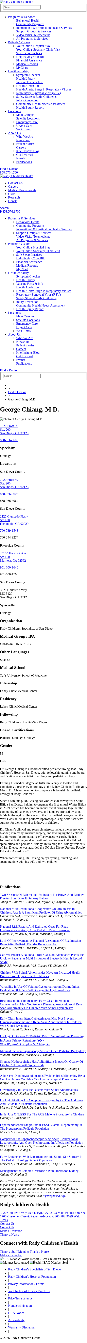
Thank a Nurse (9, 1234)
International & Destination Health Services (44, 27)
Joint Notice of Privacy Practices (29, 1291)
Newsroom (23, 140)
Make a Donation (11, 1231)
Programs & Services (21, 17)
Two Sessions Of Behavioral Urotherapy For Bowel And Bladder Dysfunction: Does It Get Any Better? (42, 896)
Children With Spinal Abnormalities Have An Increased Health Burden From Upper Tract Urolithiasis (40, 974)
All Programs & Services (32, 38)
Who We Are (24, 136)
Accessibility (16, 1320)
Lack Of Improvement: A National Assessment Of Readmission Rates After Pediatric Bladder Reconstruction (40, 942)
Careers (21, 147)
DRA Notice (16, 1313)
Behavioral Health (27, 20)
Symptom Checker (28, 75)
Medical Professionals (22, 190)
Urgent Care (24, 125)
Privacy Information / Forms (26, 1284)
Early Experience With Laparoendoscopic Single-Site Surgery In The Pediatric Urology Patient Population (41, 1158)
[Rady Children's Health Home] (16, 1)
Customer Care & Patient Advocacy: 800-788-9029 (40, 1216)
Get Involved (24, 154)
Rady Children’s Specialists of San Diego (34, 1269)
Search (4, 208)
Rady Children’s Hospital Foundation (32, 1276)
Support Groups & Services (33, 31)
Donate (12, 201)
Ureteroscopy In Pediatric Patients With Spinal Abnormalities (39, 1089)
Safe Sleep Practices (29, 53)
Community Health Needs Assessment (40, 104)
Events (20, 158)
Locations (14, 111)
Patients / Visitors (19, 42)
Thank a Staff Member (14, 1251)
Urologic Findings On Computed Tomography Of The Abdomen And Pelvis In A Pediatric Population (41, 1102)
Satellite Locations (28, 118)
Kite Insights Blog (27, 151)
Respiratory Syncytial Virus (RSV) (38, 93)
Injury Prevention (27, 100)
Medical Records (27, 64)
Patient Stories (25, 144)
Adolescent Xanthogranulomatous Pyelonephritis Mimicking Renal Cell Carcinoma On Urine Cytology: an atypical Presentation (43, 1077)
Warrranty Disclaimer (21, 1327)
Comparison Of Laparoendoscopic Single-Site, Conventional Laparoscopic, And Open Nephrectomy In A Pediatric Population (41, 1140)
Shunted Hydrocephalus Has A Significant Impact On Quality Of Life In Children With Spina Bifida (41, 1063)
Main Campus (25, 114)
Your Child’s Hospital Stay (33, 46)
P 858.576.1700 (10, 211)
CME (11, 193)
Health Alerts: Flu (27, 85)
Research (14, 197)
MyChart (22, 67)
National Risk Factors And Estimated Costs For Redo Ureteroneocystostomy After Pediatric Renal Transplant (35, 928)
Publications (24, 162)
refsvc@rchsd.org (54, 1195)
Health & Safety (18, 71)
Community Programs (30, 24)
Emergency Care (27, 122)
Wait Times (23, 129)
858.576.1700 (9, 172)
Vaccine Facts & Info (29, 82)
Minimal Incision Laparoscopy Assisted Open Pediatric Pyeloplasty (43, 1051)
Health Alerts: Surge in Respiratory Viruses (43, 89)
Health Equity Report (30, 107)
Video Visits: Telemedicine (33, 35)
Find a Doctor (9, 168)
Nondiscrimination (20, 1305)
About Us (14, 133)
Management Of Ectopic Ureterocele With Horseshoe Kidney (39, 1171)
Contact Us (15, 183)
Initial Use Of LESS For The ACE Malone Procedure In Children (42, 1114)
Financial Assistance (29, 60)
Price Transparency (20, 1298)
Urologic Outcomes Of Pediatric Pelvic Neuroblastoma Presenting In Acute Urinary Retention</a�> (42, 1040)
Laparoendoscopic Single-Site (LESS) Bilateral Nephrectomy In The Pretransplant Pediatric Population (41, 1126)
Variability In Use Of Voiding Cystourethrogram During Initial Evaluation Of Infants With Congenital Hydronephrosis (40, 988)
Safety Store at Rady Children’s (36, 96)
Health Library (25, 78)
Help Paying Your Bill (30, 56)
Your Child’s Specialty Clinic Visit (38, 49)
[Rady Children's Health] (16, 176)
